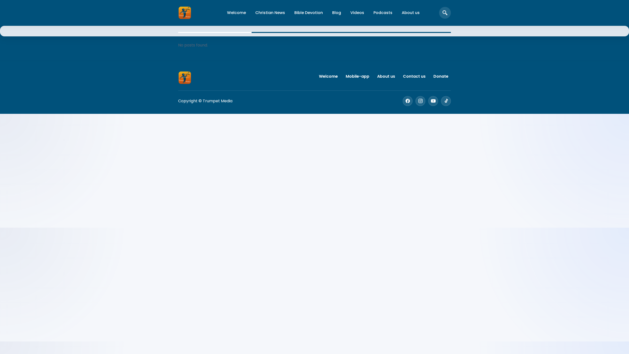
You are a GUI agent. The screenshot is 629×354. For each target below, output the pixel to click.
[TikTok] (446, 101)
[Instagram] (420, 101)
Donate (440, 76)
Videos (357, 12)
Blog (336, 12)
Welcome (236, 12)
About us (411, 12)
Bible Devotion (308, 12)
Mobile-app (357, 76)
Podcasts (382, 12)
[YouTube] (433, 101)
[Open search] (445, 13)
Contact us (414, 76)
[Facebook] (408, 101)
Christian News (270, 12)
